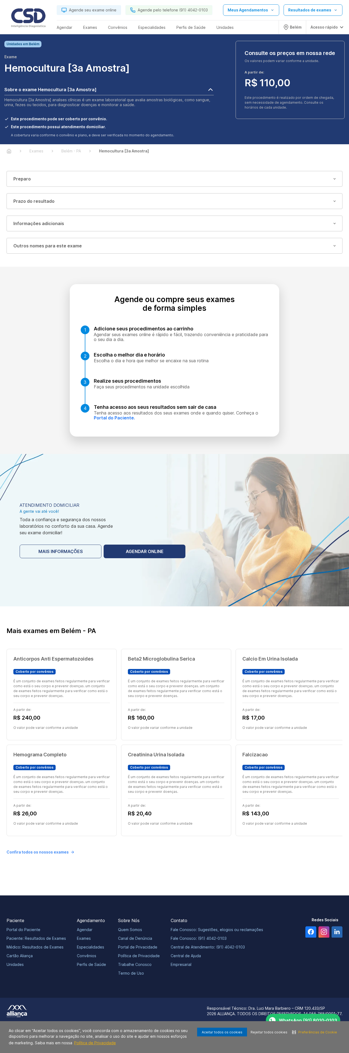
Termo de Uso (131, 973)
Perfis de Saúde (91, 964)
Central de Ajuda (186, 955)
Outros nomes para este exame (47, 245)
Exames (84, 938)
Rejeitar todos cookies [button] (269, 1032)
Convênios (86, 955)
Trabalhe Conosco (135, 964)
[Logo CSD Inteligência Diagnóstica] (28, 19)
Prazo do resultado (34, 201)
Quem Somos (130, 929)
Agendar (84, 929)
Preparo (22, 179)
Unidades (15, 964)
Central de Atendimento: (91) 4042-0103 (208, 947)
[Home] (9, 151)
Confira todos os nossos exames (38, 852)
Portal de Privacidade (137, 947)
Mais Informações (60, 551)
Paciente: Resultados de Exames (36, 938)
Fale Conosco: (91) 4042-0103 (199, 938)
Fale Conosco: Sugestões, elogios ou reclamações (217, 929)
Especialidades (90, 947)
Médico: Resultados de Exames (35, 947)
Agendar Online (145, 551)
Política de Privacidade (95, 1042)
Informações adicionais (38, 223)
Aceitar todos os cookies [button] (222, 1032)
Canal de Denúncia (135, 938)
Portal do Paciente (23, 929)
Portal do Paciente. (114, 417)
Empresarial (181, 964)
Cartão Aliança (20, 955)
